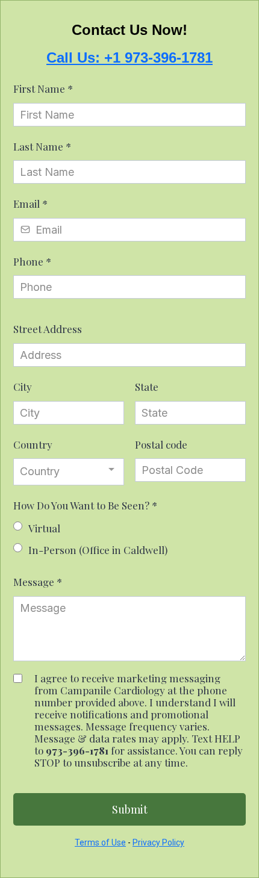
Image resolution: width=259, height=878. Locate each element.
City (22, 386)
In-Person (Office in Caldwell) (97, 549)
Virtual (44, 528)
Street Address (47, 328)
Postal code (161, 444)
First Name (43, 88)
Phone (32, 261)
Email (30, 203)
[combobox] (68, 471)
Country (32, 444)
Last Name (42, 146)
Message (37, 581)
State (146, 386)
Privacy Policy (158, 842)
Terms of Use (100, 842)
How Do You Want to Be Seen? (85, 505)
